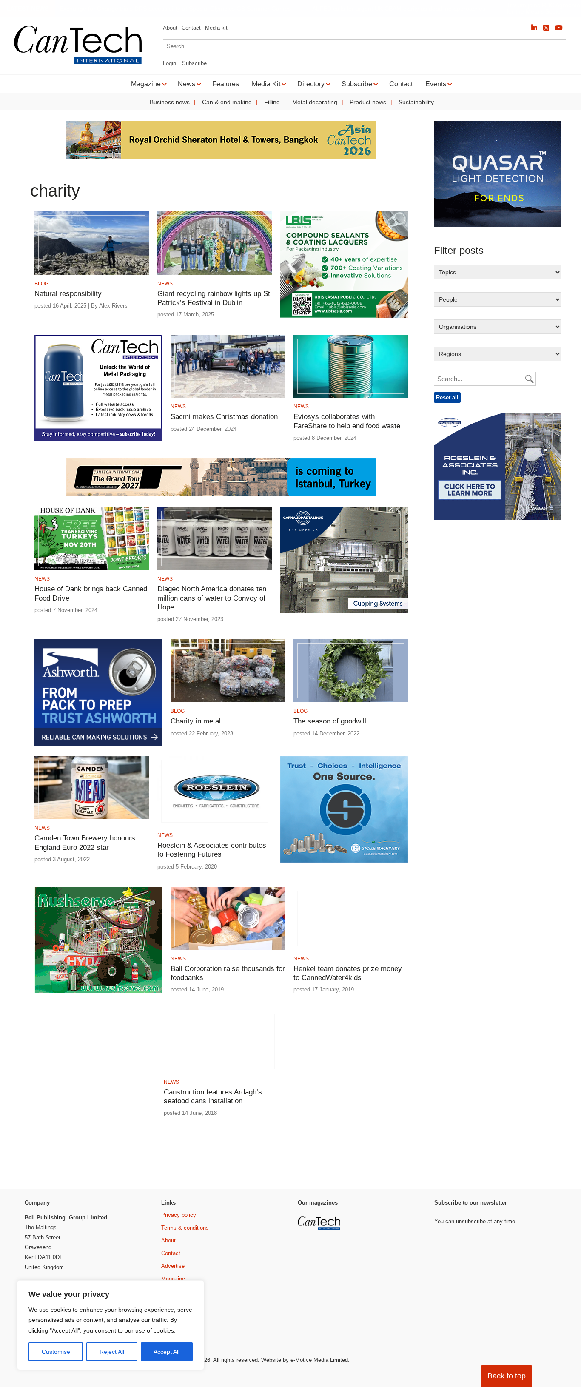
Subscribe (194, 63)
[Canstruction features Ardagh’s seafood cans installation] (221, 1071)
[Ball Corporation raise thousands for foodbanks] (228, 948)
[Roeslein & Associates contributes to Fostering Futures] (214, 825)
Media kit (216, 28)
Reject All (112, 1351)
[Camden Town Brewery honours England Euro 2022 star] (91, 817)
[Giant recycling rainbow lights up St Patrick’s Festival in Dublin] (214, 273)
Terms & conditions (185, 1228)
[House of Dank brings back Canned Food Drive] (91, 568)
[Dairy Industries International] (320, 1254)
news (165, 284)
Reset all (447, 397)
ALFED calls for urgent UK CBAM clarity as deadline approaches (380, 9)
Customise (56, 1351)
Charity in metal (196, 721)
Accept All (166, 1351)
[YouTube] (559, 27)
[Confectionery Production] (399, 1227)
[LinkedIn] (534, 27)
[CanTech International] (78, 62)
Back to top (506, 1376)
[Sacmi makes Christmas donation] (228, 396)
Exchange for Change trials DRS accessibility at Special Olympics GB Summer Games (157, 9)
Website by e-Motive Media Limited (304, 1360)
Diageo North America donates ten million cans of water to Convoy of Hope (211, 598)
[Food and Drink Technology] (399, 1260)
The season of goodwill (329, 721)
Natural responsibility (68, 294)
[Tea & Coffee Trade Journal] (399, 1293)
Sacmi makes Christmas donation (224, 417)
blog (41, 284)
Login (169, 63)
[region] (110, 1325)
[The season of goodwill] (350, 700)
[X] (546, 27)
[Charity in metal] (228, 700)
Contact (191, 28)
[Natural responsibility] (91, 273)
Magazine (173, 1279)
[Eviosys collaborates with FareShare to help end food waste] (350, 396)
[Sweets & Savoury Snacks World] (320, 1308)
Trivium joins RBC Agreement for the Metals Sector (528, 8)
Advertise (173, 1266)
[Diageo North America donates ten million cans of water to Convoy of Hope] (214, 568)
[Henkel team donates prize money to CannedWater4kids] (350, 948)
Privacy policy (178, 1215)
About (170, 28)
